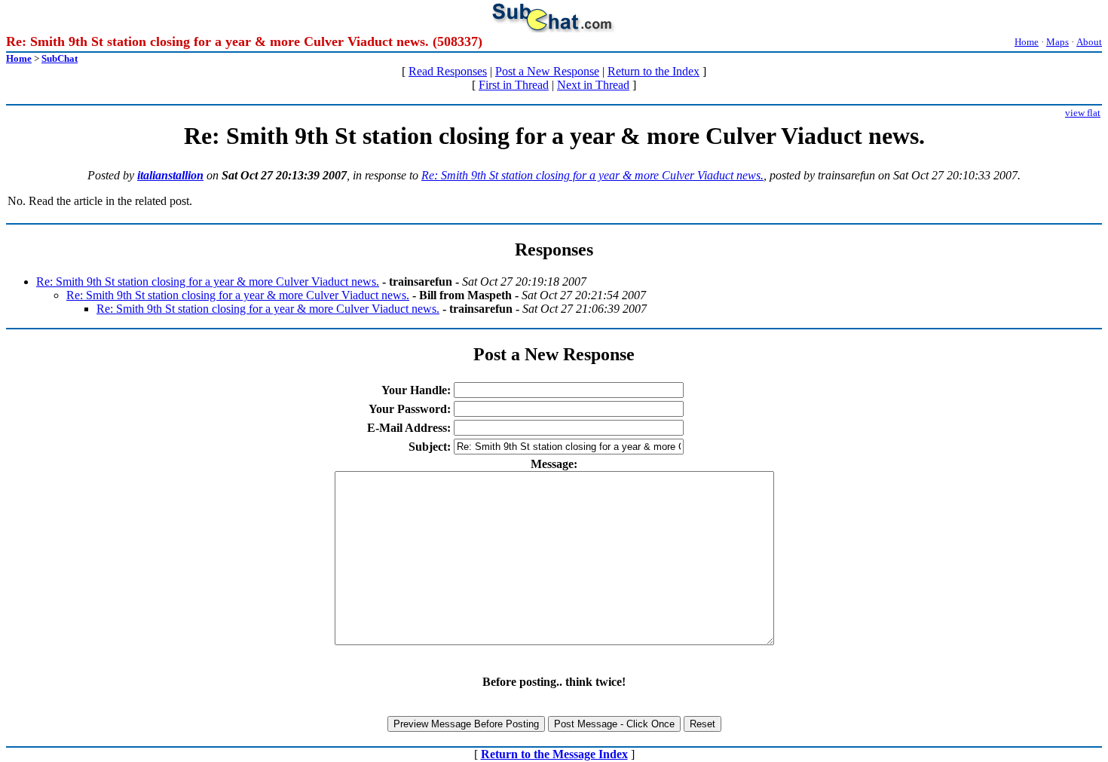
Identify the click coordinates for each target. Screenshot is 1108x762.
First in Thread (514, 84)
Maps (1057, 41)
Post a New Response (547, 71)
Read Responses (448, 71)
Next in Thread (593, 84)
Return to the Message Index (554, 754)
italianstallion (170, 175)
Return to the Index (653, 71)
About (1089, 41)
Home (1027, 41)
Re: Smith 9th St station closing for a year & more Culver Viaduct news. (592, 175)
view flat (1082, 112)
